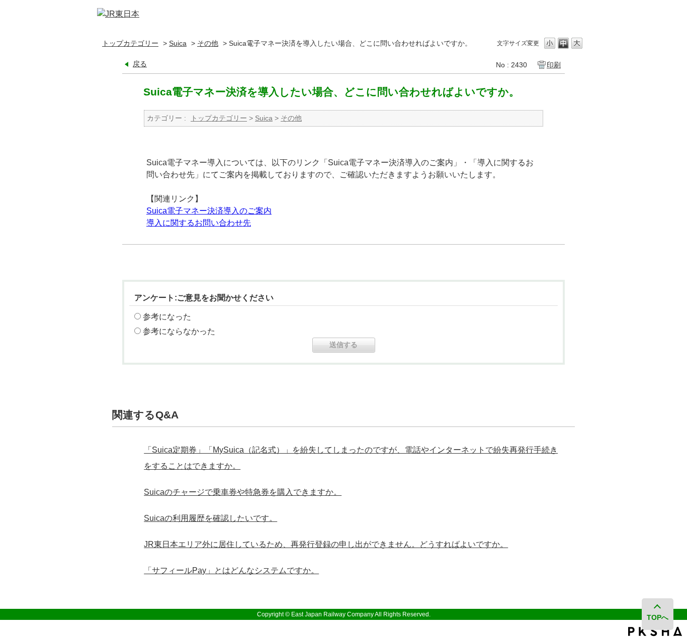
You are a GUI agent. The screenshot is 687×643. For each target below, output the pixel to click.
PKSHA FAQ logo (655, 631)
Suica (178, 43)
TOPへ (657, 617)
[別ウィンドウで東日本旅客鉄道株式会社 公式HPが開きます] (118, 14)
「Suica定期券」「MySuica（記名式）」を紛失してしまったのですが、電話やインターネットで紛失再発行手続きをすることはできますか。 (351, 458)
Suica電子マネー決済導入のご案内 (209, 210)
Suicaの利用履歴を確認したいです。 (210, 518)
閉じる (576, 14)
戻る (140, 64)
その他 (207, 43)
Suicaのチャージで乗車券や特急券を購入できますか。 (242, 492)
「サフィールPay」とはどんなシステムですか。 (231, 570)
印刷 (554, 65)
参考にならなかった (179, 331)
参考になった (167, 316)
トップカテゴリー (130, 43)
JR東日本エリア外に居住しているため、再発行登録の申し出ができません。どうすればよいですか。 (326, 544)
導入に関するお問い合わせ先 (198, 223)
